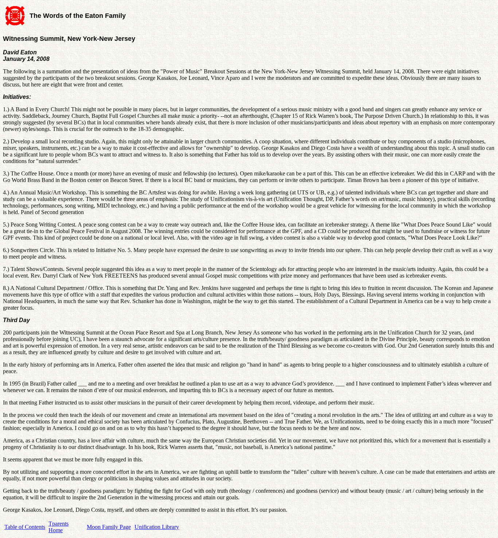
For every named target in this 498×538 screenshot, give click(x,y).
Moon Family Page (109, 527)
